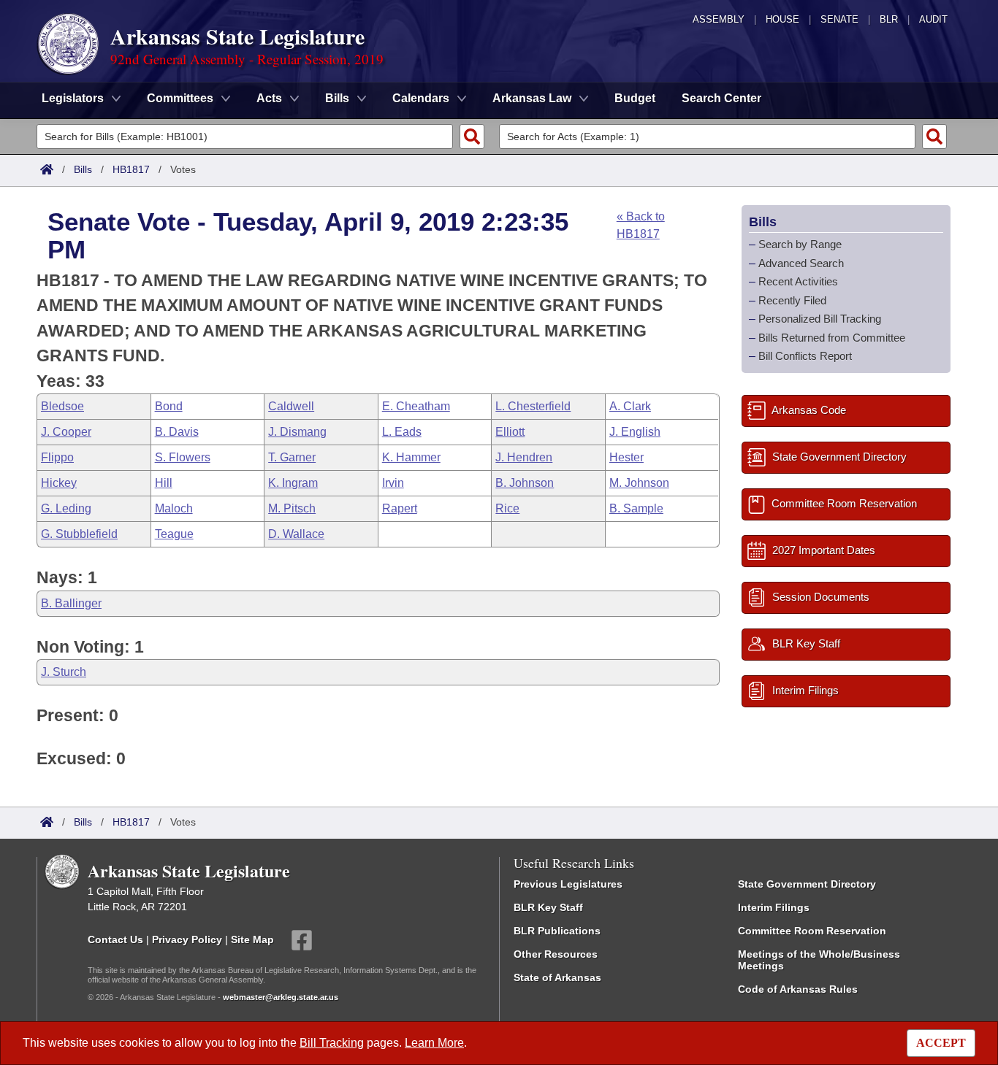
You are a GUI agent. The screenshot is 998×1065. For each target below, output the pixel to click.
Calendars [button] (420, 98)
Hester (626, 457)
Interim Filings (774, 907)
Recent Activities (798, 281)
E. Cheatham (416, 406)
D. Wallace (296, 534)
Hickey (59, 483)
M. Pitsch (292, 508)
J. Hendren (523, 457)
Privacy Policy (187, 939)
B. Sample (636, 508)
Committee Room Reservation (812, 931)
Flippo (57, 457)
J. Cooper (66, 432)
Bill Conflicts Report (805, 356)
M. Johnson (639, 483)
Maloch (174, 508)
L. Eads (402, 432)
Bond (169, 406)
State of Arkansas (557, 977)
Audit (933, 19)
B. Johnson (524, 483)
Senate (839, 19)
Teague (174, 534)
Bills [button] (337, 98)
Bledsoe (62, 406)
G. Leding (66, 508)
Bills (83, 169)
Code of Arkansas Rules (798, 989)
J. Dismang (297, 432)
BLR (889, 19)
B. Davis (177, 432)
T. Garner (292, 457)
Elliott (510, 432)
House (782, 19)
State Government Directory (807, 884)
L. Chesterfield (533, 406)
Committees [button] (180, 98)
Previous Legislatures (568, 884)
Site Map (252, 939)
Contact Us (115, 939)
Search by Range (800, 244)
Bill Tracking (332, 1043)
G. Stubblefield (79, 534)
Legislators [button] (73, 98)
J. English (634, 432)
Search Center (721, 98)
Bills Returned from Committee (831, 337)
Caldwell (291, 406)
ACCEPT (941, 1043)
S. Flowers (182, 457)
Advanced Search (801, 262)
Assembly (718, 19)
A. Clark (630, 406)
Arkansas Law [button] (531, 98)
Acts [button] (269, 98)
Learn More (434, 1043)
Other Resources (556, 954)
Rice (507, 508)
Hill (163, 483)
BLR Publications (557, 931)
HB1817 (131, 169)
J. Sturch (63, 672)
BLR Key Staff (548, 907)
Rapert (399, 508)
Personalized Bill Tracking (819, 318)
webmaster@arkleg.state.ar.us (280, 997)
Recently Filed (792, 299)
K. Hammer (411, 457)
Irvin (393, 483)
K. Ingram (293, 483)
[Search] (472, 136)
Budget (634, 98)
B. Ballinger (71, 603)
